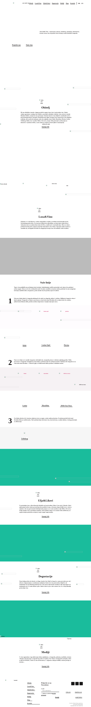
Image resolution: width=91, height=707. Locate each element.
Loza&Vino (38, 3)
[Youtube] (81, 683)
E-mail (42, 688)
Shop (67, 3)
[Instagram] (77, 683)
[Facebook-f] (73, 683)
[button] (1, 256)
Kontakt (72, 3)
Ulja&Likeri (46, 3)
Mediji (62, 3)
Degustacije (55, 3)
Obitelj (31, 3)
